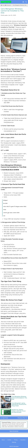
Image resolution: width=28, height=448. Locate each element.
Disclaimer (23, 439)
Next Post (5, 418)
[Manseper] (6, 2)
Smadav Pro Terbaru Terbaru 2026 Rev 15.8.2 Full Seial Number (19, 411)
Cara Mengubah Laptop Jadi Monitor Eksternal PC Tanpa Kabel (19, 404)
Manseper (16, 446)
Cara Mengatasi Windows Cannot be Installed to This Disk (12, 11)
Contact (9, 439)
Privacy (16, 439)
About (3, 439)
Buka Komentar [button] (14, 431)
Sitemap (14, 442)
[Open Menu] (23, 2)
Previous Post (22, 418)
